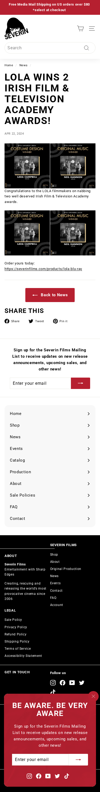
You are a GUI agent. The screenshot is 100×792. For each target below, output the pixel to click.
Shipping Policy (17, 641)
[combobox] (50, 48)
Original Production (65, 569)
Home (9, 65)
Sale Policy (13, 620)
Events (55, 583)
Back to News (54, 295)
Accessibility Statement (23, 656)
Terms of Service (18, 649)
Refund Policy (15, 634)
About (55, 562)
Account (56, 605)
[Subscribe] (78, 760)
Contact (56, 590)
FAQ (53, 598)
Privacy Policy (16, 627)
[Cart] (80, 28)
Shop (54, 554)
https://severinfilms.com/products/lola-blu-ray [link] (43, 269)
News (23, 65)
